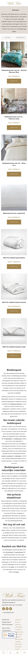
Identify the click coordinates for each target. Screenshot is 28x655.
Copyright (18, 642)
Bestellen (14, 81)
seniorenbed (9, 552)
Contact (17, 649)
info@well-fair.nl (6, 630)
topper (17, 572)
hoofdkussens (18, 439)
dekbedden (9, 439)
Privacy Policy (19, 639)
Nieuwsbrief (18, 644)
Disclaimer (18, 637)
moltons (3, 456)
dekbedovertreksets (16, 404)
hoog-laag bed (19, 552)
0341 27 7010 (6, 628)
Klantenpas (18, 647)
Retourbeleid (18, 634)
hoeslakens (10, 456)
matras (12, 567)
